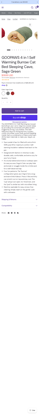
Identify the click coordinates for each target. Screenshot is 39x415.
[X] (11, 213)
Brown (12, 93)
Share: (4, 213)
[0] (35, 7)
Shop (10, 13)
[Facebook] (8, 213)
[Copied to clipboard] (17, 213)
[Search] (32, 7)
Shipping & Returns (9, 199)
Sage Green (3, 93)
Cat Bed (15, 19)
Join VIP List (27, 13)
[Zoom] (30, 24)
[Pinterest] (14, 213)
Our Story (18, 13)
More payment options (19, 122)
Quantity (5, 98)
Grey (8, 93)
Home (4, 13)
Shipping (12, 77)
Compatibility (7, 206)
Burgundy (17, 93)
